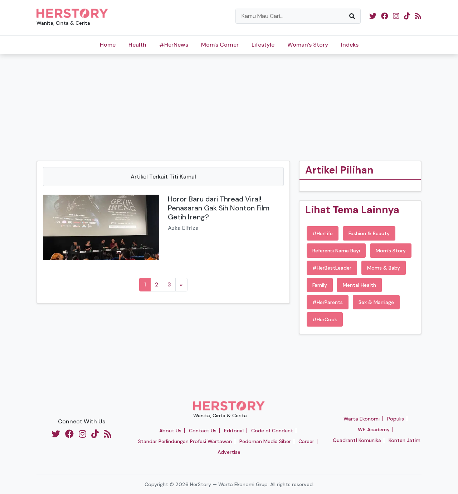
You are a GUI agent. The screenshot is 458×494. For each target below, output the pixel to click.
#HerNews (173, 44)
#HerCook (324, 319)
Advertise (229, 452)
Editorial (234, 430)
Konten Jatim (404, 440)
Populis (395, 418)
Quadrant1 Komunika (357, 440)
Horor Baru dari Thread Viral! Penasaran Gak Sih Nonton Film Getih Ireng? (218, 208)
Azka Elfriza (183, 228)
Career (306, 441)
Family (319, 285)
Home (108, 44)
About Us (170, 430)
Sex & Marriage (376, 302)
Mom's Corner (220, 44)
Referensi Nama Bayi (336, 250)
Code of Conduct (272, 430)
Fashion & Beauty (369, 233)
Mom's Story (391, 250)
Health (137, 44)
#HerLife (322, 233)
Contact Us (202, 430)
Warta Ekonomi (362, 418)
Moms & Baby (383, 268)
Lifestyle (263, 44)
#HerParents (327, 302)
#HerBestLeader (331, 268)
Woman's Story (307, 44)
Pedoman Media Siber (265, 441)
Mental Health (359, 285)
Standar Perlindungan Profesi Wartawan (185, 441)
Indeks (350, 44)
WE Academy (374, 429)
